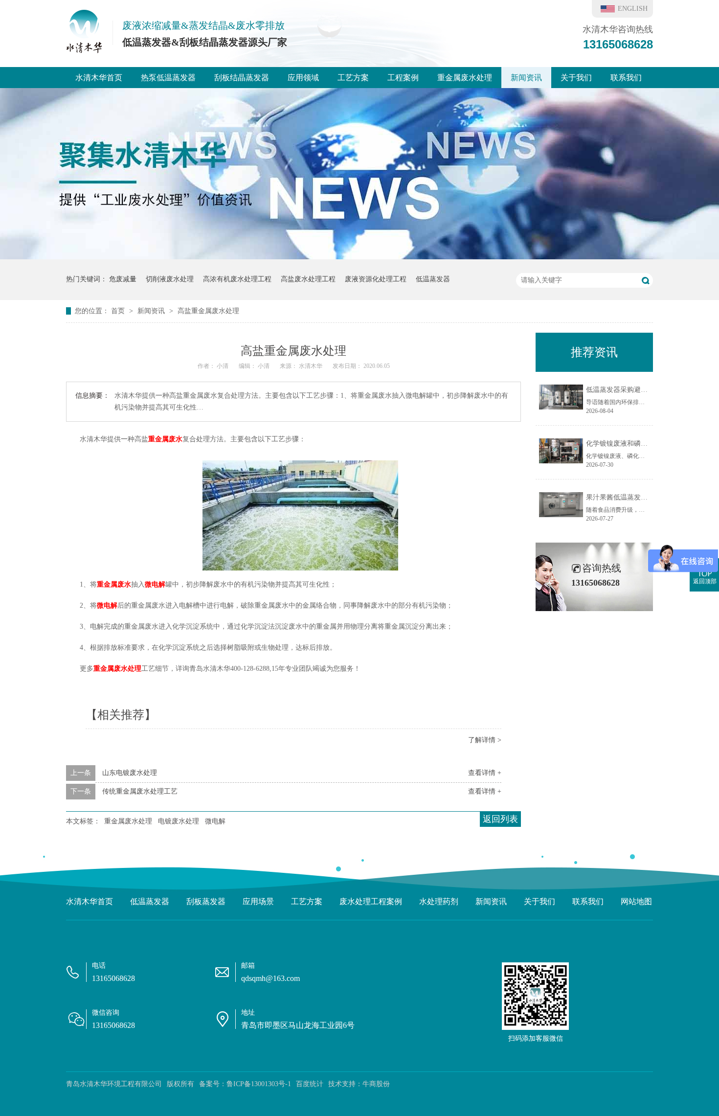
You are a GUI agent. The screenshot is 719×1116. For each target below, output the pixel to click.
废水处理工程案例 (370, 901)
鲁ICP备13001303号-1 (258, 1084)
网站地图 (636, 901)
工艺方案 (353, 77)
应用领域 (303, 77)
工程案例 (403, 77)
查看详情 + (484, 772)
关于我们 (576, 77)
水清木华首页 (98, 77)
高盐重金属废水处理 (208, 311)
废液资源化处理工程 (375, 279)
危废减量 (122, 279)
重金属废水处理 (464, 77)
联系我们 (626, 77)
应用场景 (258, 901)
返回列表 (500, 819)
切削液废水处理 (170, 279)
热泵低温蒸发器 (168, 77)
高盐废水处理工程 (308, 279)
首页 (119, 311)
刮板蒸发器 (205, 901)
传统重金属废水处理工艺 (140, 791)
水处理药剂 (438, 901)
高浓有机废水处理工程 (237, 279)
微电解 (155, 584)
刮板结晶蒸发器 (241, 77)
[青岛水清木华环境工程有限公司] (84, 50)
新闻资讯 (526, 77)
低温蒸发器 (433, 279)
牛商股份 (376, 1084)
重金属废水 (165, 439)
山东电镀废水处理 (129, 772)
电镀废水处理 (178, 821)
